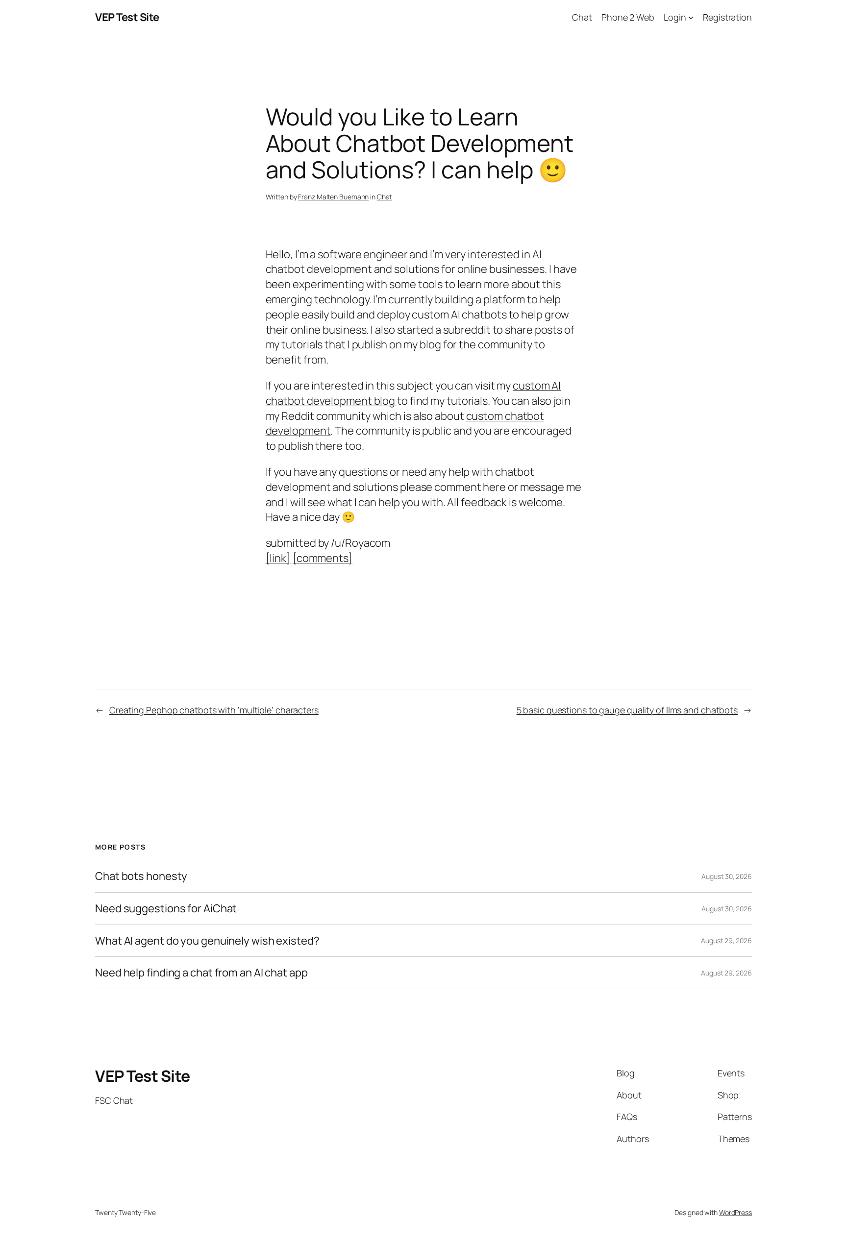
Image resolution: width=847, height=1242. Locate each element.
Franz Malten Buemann (333, 196)
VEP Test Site (127, 17)
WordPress (735, 1212)
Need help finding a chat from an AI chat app (201, 973)
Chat (384, 196)
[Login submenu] (691, 17)
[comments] (322, 558)
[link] (278, 558)
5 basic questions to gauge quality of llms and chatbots (627, 710)
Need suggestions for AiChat (166, 908)
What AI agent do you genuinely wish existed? (207, 941)
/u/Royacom (360, 543)
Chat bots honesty (141, 876)
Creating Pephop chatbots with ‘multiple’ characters (214, 710)
